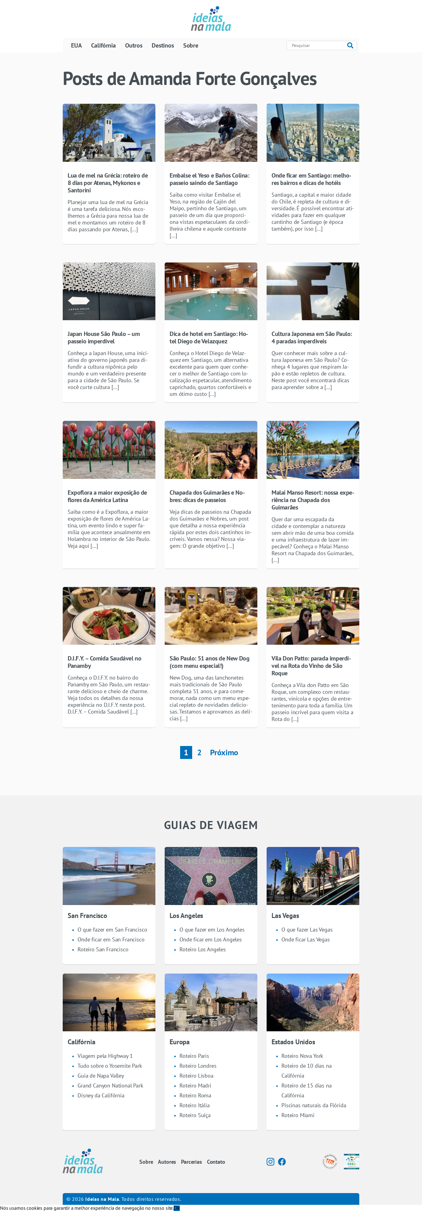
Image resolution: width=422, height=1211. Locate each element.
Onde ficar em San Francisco (111, 939)
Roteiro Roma (195, 1095)
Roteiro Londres (198, 1065)
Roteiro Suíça (195, 1115)
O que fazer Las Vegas (307, 929)
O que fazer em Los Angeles (212, 929)
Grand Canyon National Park (110, 1085)
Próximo (224, 752)
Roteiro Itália (194, 1105)
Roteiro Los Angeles (202, 949)
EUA (76, 45)
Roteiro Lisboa (196, 1075)
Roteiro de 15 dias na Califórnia (306, 1090)
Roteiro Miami (297, 1115)
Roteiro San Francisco (103, 949)
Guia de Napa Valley (101, 1075)
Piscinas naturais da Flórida (313, 1105)
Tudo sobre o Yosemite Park (110, 1065)
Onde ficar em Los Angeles (210, 939)
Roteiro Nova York (302, 1055)
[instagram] (270, 1162)
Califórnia (103, 45)
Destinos (163, 45)
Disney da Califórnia (101, 1095)
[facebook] (282, 1162)
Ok (177, 1208)
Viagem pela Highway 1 (105, 1055)
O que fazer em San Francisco (112, 929)
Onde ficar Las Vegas (305, 939)
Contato (216, 1161)
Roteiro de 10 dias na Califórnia (306, 1070)
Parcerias (191, 1161)
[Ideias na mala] (211, 19)
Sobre (190, 45)
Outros (133, 45)
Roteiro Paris (194, 1055)
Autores (167, 1161)
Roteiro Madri (195, 1085)
